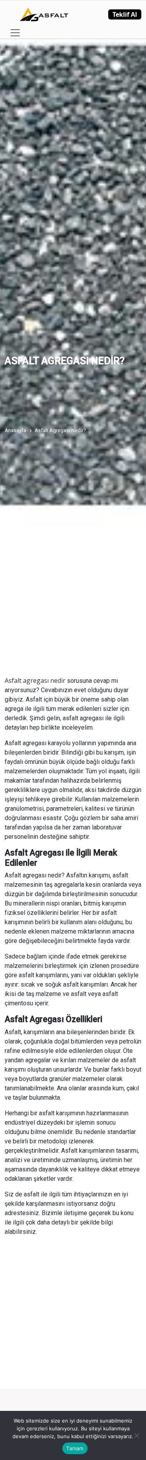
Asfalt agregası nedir (35, 680)
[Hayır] (136, 1435)
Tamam (74, 1448)
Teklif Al (125, 14)
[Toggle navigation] (15, 32)
